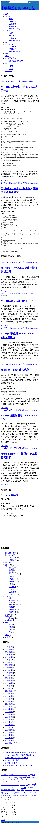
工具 (11, 589)
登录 (35, 795)
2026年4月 (9, 647)
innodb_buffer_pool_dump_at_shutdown (11, 781)
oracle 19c (30, 787)
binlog (7, 775)
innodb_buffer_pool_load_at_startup (10, 785)
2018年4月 (9, 717)
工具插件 (12, 24)
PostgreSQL (9, 614)
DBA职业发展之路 (12, 760)
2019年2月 (9, 701)
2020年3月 (9, 681)
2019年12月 (9, 688)
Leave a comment (27, 81)
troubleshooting (14, 29)
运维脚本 (12, 594)
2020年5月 (9, 675)
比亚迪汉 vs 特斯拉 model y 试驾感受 (19, 765)
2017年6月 (9, 732)
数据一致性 (28, 795)
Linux (7, 42)
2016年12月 (9, 743)
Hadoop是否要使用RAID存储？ (16, 758)
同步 (18, 795)
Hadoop (8, 562)
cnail (14, 81)
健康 (11, 66)
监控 (7, 56)
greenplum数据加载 (25, 777)
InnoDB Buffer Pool (6, 779)
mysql (32, 784)
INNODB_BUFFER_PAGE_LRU (19, 779)
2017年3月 (9, 735)
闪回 (5, 797)
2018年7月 (9, 714)
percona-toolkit (7, 790)
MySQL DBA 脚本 (16, 61)
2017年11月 (9, 725)
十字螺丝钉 (16, 410)
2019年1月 (9, 704)
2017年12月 (9, 722)
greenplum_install (11, 777)
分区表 (15, 795)
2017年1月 (9, 740)
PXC (14, 790)
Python (7, 53)
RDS (11, 570)
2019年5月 (9, 696)
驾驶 (11, 632)
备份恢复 (12, 38)
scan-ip (34, 790)
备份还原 (12, 26)
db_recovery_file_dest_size (19, 775)
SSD (9, 793)
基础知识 (12, 579)
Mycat (11, 568)
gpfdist (32, 775)
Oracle (7, 30)
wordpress (8, 620)
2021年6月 (9, 652)
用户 (32, 795)
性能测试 (22, 795)
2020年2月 (9, 683)
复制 (27, 293)
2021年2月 (9, 655)
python (18, 790)
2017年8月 (9, 730)
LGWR (21, 785)
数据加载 (12, 49)
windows (12, 624)
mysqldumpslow (5, 787)
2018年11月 (9, 707)
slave (37, 790)
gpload (2, 777)
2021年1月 (9, 657)
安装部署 (12, 21)
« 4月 (3, 820)
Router (11, 572)
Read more (4, 180)
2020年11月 (9, 662)
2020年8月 (9, 668)
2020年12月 (9, 660)
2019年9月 (9, 694)
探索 (11, 69)
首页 (7, 14)
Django (11, 618)
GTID (34, 777)
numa (18, 787)
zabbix (7, 795)
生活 (7, 63)
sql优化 (4, 793)
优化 (11, 19)
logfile (25, 785)
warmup (3, 795)
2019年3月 (9, 699)
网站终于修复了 (11, 763)
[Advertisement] (20, 530)
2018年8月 (9, 712)
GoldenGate (13, 600)
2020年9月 (9, 665)
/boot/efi (3, 775)
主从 (11, 795)
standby (13, 793)
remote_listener (28, 790)
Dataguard (12, 598)
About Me (8, 71)
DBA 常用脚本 (10, 58)
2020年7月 (9, 670)
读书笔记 (8, 637)
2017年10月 (9, 727)
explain (28, 775)
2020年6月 (9, 673)
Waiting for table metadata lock (25, 793)
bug (10, 775)
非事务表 (8, 797)
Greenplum (9, 44)
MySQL (8, 16)
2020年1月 (9, 686)
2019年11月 (9, 691)
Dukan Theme (14, 822)
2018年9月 (9, 709)
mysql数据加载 (13, 787)
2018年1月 (9, 719)
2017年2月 (9, 738)
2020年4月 (9, 678)
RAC (11, 602)
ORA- (23, 787)
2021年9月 (9, 649)
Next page (14, 495)
